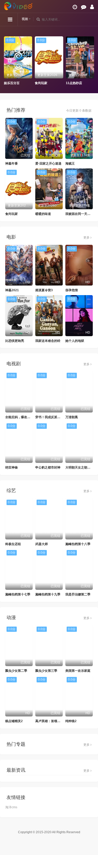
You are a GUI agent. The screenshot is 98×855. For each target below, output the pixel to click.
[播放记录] (75, 7)
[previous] (6, 61)
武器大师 (41, 544)
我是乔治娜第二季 (77, 594)
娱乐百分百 (12, 83)
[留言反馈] (83, 7)
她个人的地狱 (74, 341)
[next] (91, 61)
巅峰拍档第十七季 (17, 594)
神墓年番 (11, 163)
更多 (86, 237)
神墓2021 (12, 290)
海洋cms (11, 807)
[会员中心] (92, 7)
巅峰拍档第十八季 (77, 544)
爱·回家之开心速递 (48, 163)
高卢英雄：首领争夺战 (51, 721)
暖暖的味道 (43, 214)
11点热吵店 (74, 83)
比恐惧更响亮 (14, 341)
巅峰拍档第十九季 (47, 594)
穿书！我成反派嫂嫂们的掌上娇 (57, 417)
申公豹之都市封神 (47, 467)
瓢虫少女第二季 (16, 671)
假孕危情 (71, 290)
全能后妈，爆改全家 (19, 417)
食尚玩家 (41, 83)
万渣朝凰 (71, 417)
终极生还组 (13, 544)
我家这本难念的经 (47, 341)
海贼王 (70, 163)
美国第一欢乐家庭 (77, 671)
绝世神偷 (11, 467)
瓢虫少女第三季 (46, 671)
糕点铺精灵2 (14, 721)
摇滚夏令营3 (44, 290)
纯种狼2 (71, 721)
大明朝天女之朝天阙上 (81, 467)
